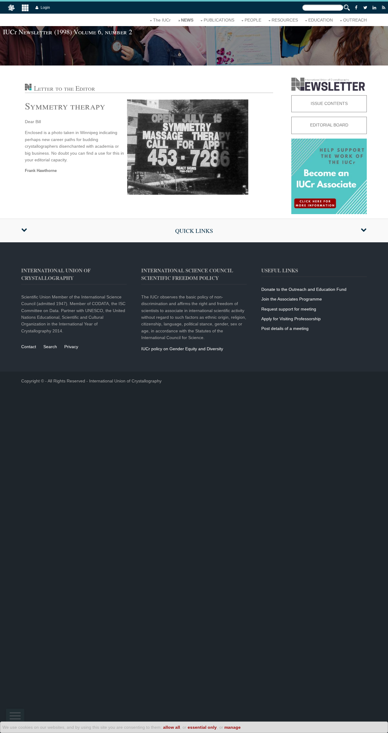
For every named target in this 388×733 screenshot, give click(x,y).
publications (219, 20)
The (162, 20)
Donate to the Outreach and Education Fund (303, 289)
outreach (355, 20)
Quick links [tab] (194, 231)
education (320, 20)
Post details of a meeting (285, 328)
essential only (202, 727)
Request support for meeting (288, 309)
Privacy (71, 346)
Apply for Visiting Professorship (291, 318)
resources (285, 20)
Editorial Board (329, 125)
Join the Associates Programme (291, 299)
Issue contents (329, 103)
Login (45, 7)
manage (232, 727)
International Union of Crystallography (125, 380)
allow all (171, 727)
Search (50, 346)
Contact (28, 346)
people (253, 20)
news (187, 20)
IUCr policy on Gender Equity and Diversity (182, 348)
